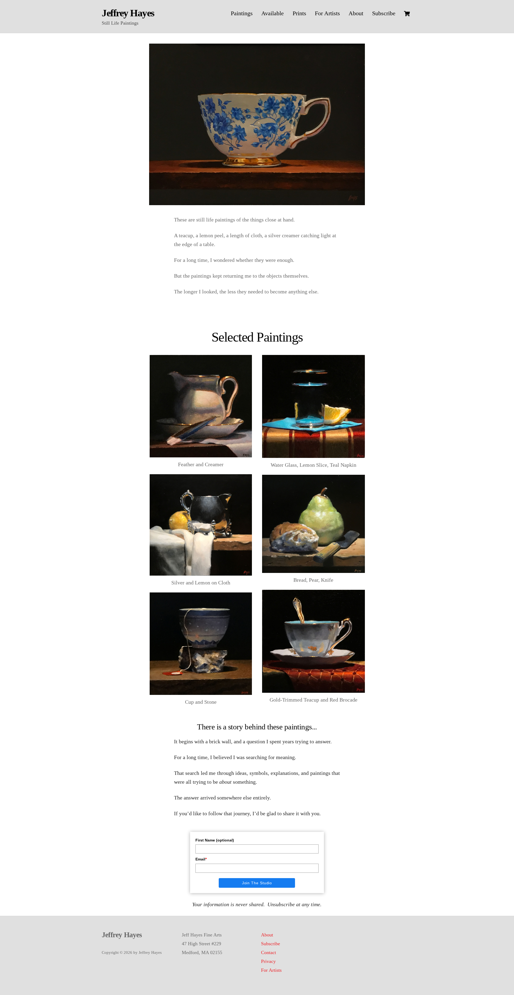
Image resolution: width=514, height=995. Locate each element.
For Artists (327, 13)
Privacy (268, 961)
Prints (299, 13)
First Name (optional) (214, 840)
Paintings (242, 13)
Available (272, 13)
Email (201, 859)
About (356, 13)
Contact (268, 952)
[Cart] (407, 13)
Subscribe (383, 13)
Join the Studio (257, 883)
